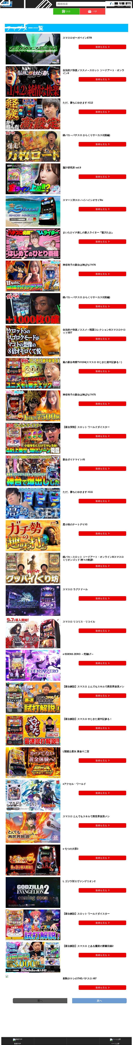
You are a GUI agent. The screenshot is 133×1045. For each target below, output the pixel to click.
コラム (52, 11)
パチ (95, 11)
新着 (26, 11)
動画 (132, 11)
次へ (99, 1000)
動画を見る (101, 47)
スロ (68, 11)
